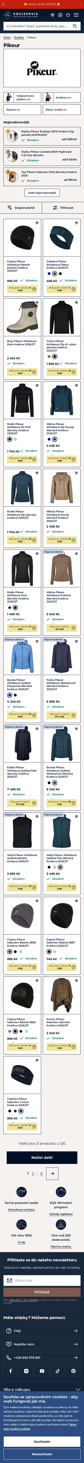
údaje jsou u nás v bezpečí (23, 1299)
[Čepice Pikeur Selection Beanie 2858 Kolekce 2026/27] (22, 915)
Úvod (6, 37)
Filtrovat (66, 208)
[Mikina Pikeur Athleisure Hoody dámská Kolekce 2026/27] (61, 487)
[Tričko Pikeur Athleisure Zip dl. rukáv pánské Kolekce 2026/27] (61, 317)
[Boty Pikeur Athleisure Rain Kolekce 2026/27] (22, 317)
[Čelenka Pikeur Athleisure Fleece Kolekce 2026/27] (61, 237)
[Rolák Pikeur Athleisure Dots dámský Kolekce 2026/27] (22, 568)
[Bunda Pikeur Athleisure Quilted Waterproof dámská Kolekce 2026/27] (61, 743)
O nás (21, 1242)
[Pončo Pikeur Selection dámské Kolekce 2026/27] (61, 995)
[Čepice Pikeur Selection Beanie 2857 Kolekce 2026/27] (61, 915)
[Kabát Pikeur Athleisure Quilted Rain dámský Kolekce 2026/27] (22, 743)
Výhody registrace (61, 1214)
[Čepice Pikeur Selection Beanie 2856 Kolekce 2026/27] (22, 995)
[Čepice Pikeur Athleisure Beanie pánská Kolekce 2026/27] (22, 237)
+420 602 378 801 (27, 1358)
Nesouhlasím (42, 1454)
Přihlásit (42, 1292)
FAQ (17, 1331)
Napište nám (24, 1344)
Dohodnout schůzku (21, 1209)
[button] (3, 4)
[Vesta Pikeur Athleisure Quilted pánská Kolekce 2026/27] (22, 831)
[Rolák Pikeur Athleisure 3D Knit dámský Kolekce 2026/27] (22, 400)
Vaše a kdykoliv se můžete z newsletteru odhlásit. (40, 1301)
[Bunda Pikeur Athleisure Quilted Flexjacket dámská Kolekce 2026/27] (22, 656)
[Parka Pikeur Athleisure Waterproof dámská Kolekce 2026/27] (61, 656)
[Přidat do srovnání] (37, 223)
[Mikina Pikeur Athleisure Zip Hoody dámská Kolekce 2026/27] (61, 400)
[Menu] (76, 15)
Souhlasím (42, 1442)
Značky (19, 37)
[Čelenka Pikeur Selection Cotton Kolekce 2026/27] (22, 1075)
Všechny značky (60, 1246)
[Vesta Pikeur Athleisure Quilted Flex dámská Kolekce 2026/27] (61, 831)
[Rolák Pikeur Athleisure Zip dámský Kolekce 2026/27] (22, 487)
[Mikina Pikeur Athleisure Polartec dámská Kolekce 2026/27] (61, 568)
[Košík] (68, 15)
